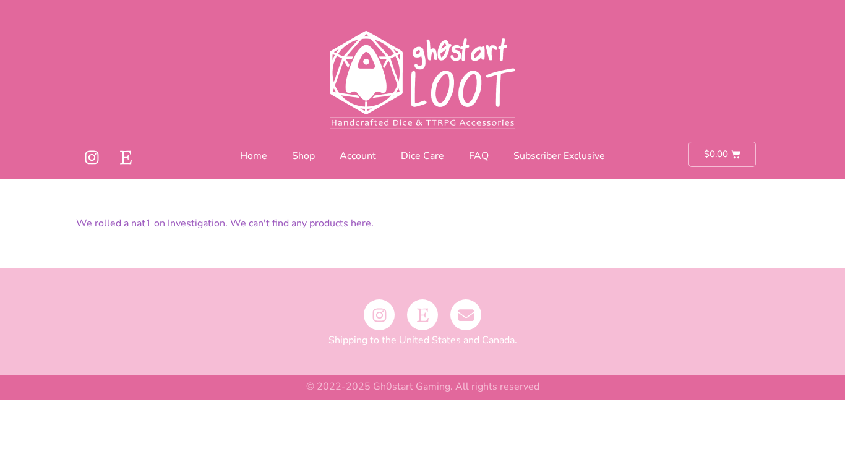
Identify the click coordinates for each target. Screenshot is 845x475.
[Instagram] (91, 157)
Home (253, 156)
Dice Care (422, 156)
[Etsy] (125, 157)
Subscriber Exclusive (559, 156)
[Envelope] (465, 314)
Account (358, 156)
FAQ (479, 156)
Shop (303, 156)
